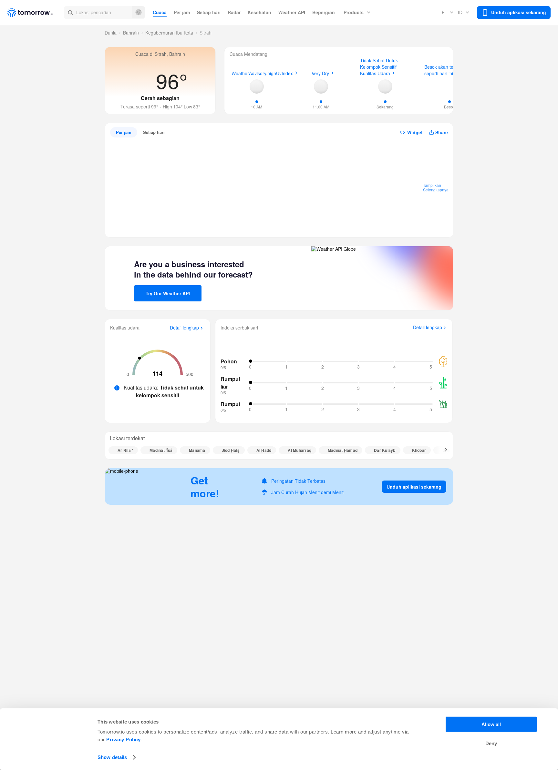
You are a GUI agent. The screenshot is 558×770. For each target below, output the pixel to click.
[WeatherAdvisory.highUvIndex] (257, 86)
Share (441, 132)
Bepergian (323, 12)
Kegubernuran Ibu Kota (169, 32)
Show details (112, 757)
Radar (234, 12)
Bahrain (131, 32)
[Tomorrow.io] (35, 12)
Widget (415, 132)
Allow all (491, 724)
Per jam (182, 12)
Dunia (111, 32)
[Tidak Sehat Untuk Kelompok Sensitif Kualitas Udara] (385, 86)
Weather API (291, 12)
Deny (491, 743)
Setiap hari (209, 12)
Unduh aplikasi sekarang (414, 486)
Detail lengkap (184, 328)
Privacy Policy (123, 739)
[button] (104, 12)
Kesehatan (259, 12)
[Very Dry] (321, 86)
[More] (442, 450)
